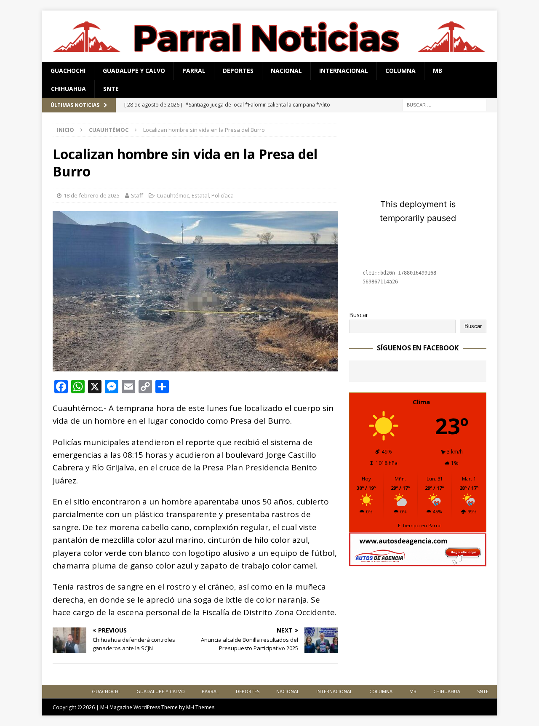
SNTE (111, 89)
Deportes (238, 71)
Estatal (200, 195)
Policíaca (222, 195)
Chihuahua (68, 89)
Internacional (343, 71)
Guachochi (68, 71)
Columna (400, 71)
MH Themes (200, 707)
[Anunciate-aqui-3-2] (417, 562)
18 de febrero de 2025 (92, 195)
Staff (137, 195)
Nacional (286, 71)
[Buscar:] (444, 104)
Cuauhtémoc (173, 195)
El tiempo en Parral (420, 525)
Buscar (358, 315)
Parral (193, 71)
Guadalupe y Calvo (134, 71)
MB (437, 71)
